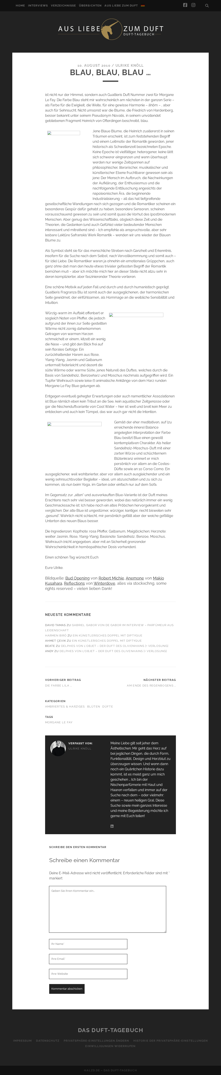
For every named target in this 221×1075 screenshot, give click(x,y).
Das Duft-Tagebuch (110, 1030)
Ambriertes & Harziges (65, 706)
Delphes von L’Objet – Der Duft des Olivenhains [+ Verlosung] (114, 646)
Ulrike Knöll (129, 65)
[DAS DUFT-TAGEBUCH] (110, 39)
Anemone (135, 578)
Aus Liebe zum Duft (121, 5)
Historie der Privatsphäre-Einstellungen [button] (170, 1040)
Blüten (93, 706)
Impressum (22, 1040)
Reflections (74, 583)
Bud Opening (77, 578)
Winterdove (104, 583)
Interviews (38, 5)
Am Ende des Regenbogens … (151, 685)
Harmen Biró (56, 635)
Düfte (107, 706)
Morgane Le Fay (59, 722)
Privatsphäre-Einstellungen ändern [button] (96, 1040)
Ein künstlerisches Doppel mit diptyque (107, 635)
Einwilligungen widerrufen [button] (110, 1046)
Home (20, 5)
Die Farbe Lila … (58, 685)
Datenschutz (47, 1040)
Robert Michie (111, 578)
